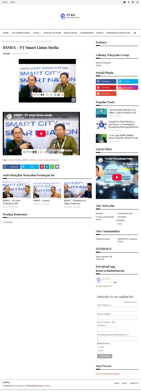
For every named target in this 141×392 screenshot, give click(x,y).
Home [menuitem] (6, 32)
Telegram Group (103, 239)
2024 (10, 160)
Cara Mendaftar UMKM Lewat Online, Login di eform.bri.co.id (122, 111)
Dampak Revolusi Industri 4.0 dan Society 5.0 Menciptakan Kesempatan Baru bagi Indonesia (123, 124)
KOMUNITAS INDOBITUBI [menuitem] (118, 32)
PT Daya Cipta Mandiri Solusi (105, 218)
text (101, 350)
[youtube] (124, 2)
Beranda (6, 41)
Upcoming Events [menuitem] (21, 32)
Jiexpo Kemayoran (18, 41)
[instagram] (137, 2)
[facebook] (129, 2)
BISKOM (99, 213)
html (102, 347)
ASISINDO (120, 220)
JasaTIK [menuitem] (100, 32)
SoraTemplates (18, 386)
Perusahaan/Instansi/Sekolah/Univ (113, 334)
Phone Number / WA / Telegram (106, 324)
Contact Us (134, 383)
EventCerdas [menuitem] (70, 32)
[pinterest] (106, 87)
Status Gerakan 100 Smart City (104, 257)
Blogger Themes (44, 386)
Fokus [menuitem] (36, 32)
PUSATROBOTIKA (125, 213)
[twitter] (133, 2)
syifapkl (6, 53)
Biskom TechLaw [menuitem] (52, 32)
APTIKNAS (17, 160)
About (12, 2)
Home (5, 2)
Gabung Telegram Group (103, 63)
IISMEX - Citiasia (41, 200)
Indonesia (33, 160)
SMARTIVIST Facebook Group (127, 240)
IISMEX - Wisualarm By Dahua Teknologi (75, 202)
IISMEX (25, 160)
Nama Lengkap (103, 314)
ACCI (120, 224)
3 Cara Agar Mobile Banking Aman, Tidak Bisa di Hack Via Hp (123, 136)
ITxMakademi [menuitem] (87, 32)
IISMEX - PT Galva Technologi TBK (11, 202)
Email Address (104, 305)
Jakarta (41, 160)
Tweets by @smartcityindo (108, 373)
